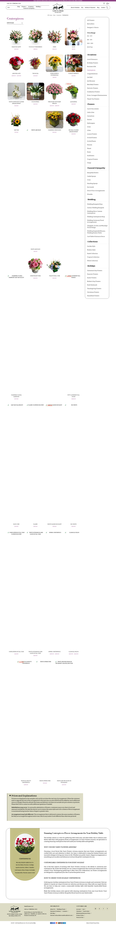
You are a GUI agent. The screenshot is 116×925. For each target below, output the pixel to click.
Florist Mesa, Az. (28, 912)
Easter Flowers (91, 278)
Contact (103, 7)
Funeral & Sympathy (28, 8)
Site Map (52, 913)
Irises (89, 127)
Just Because (91, 81)
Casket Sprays (91, 176)
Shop (18, 6)
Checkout (78, 911)
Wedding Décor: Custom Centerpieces (94, 212)
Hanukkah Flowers (93, 295)
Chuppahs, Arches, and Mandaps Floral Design (97, 226)
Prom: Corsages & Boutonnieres (97, 95)
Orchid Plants (91, 141)
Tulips (89, 163)
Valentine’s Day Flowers (94, 270)
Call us (14, 3)
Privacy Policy (80, 915)
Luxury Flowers (92, 134)
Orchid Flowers (92, 137)
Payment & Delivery (55, 911)
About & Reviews (75, 7)
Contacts (64, 911)
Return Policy (89, 923)
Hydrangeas (91, 123)
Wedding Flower (61, 909)
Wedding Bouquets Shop (94, 204)
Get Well (89, 77)
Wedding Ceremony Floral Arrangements (95, 221)
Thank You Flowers (93, 99)
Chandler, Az (33, 914)
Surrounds (90, 187)
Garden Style (91, 246)
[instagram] (95, 908)
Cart (83, 909)
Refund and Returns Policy (83, 913)
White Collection (92, 260)
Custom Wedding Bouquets (95, 207)
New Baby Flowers (92, 84)
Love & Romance (92, 59)
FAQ (82, 7)
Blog (98, 7)
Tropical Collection (93, 257)
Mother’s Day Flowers (94, 281)
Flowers (24, 6)
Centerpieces (91, 70)
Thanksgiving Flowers (94, 288)
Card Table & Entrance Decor (96, 236)
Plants (89, 148)
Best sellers (90, 24)
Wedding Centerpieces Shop (96, 216)
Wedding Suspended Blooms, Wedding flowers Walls (96, 232)
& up (89, 47)
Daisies (89, 119)
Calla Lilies (90, 112)
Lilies (89, 130)
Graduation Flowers (93, 92)
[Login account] (103, 3)
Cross (89, 180)
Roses (89, 152)
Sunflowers (90, 155)
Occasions (30, 6)
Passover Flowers (92, 274)
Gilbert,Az (27, 914)
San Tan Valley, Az (37, 912)
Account (78, 909)
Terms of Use (80, 917)
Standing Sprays (92, 183)
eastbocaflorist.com (67, 915)
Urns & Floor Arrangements (96, 190)
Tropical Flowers (92, 159)
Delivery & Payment (90, 7)
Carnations (90, 116)
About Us (52, 909)
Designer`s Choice (92, 27)
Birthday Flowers (92, 63)
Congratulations (92, 73)
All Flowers (90, 20)
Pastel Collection (92, 253)
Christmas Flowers (93, 292)
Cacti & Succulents (93, 109)
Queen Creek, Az (42, 914)
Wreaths (90, 194)
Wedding (38, 6)
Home (50, 15)
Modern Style (91, 250)
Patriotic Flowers (92, 88)
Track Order (86, 911)
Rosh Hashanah (92, 285)
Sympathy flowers (92, 172)
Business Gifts (91, 66)
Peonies (89, 145)
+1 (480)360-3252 (32, 909)
